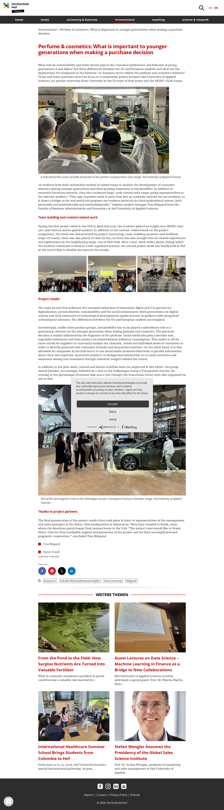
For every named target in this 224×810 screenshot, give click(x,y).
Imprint (89, 795)
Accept (113, 404)
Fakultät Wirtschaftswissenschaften (80, 581)
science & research (195, 20)
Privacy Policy (118, 795)
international (124, 20)
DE (210, 8)
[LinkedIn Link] (116, 786)
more (112, 419)
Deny (112, 411)
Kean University (113, 581)
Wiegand (131, 581)
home (19, 20)
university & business (82, 20)
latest (45, 20)
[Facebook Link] (100, 786)
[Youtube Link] (123, 786)
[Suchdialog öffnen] (201, 8)
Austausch (50, 581)
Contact (102, 795)
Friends (135, 795)
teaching (158, 20)
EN (216, 8)
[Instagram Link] (108, 786)
